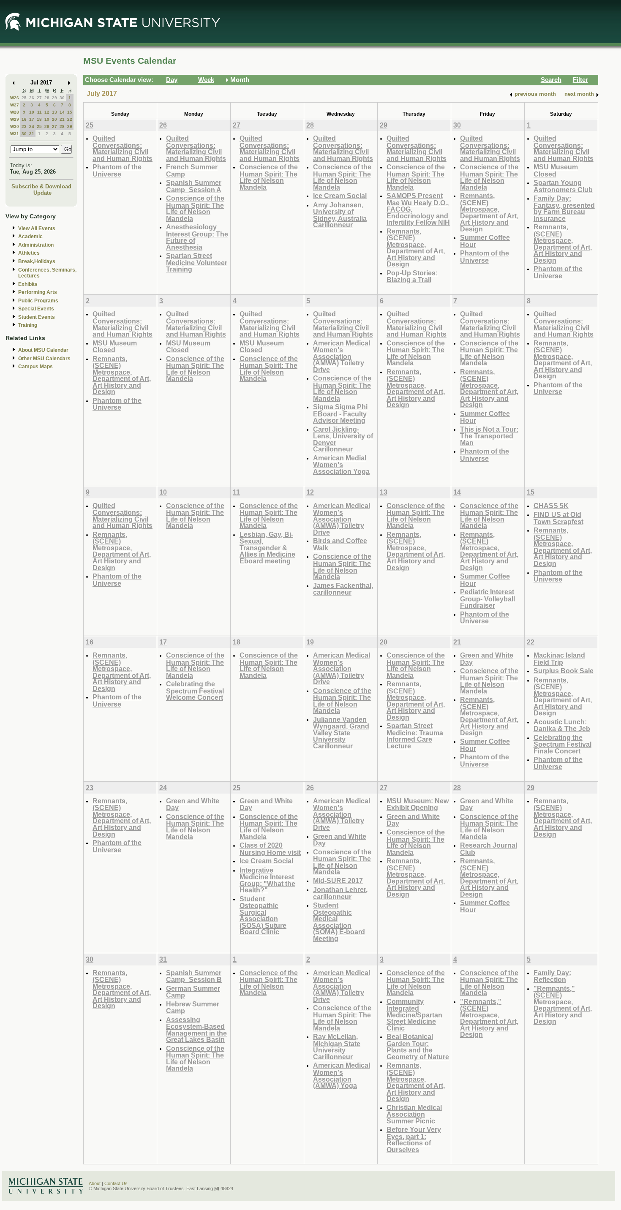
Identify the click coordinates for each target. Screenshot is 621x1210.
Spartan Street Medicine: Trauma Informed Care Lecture (415, 736)
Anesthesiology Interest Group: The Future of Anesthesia (197, 237)
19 (46, 119)
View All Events (36, 228)
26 (31, 97)
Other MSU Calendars (44, 359)
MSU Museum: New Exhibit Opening (418, 804)
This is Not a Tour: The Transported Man (489, 435)
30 (62, 97)
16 (24, 119)
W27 (14, 105)
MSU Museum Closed (556, 170)
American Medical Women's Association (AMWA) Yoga (341, 1075)
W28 (14, 112)
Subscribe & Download (41, 186)
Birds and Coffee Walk (340, 544)
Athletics (29, 253)
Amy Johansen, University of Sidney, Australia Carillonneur (340, 215)
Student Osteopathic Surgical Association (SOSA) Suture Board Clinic (263, 915)
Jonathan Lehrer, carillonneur (340, 893)
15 (69, 112)
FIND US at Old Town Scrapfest (558, 518)
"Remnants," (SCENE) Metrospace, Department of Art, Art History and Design (489, 1018)
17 (31, 119)
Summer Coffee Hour (485, 241)
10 (31, 112)
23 (24, 126)
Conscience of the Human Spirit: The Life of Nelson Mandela (195, 208)
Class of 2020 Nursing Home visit (270, 848)
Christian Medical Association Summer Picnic (414, 1114)
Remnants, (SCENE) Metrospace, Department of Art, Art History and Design (416, 247)
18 (39, 119)
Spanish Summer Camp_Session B (194, 976)
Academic (30, 236)
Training (27, 325)
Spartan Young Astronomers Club (563, 186)
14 (62, 112)
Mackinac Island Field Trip (559, 658)
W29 (14, 119)
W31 (14, 133)
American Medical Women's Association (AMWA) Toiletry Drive (341, 356)
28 (46, 97)
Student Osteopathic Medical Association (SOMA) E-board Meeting (339, 921)
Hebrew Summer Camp (192, 1007)
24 (31, 126)
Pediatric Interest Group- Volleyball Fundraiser (487, 598)
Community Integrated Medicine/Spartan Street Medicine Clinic (414, 1015)
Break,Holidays (36, 261)
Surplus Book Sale (564, 670)
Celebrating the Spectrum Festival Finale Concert (562, 744)
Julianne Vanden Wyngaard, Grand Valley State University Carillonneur (341, 732)
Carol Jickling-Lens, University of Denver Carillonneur (343, 439)
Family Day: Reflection (552, 976)
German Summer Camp (193, 991)
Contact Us (116, 1183)
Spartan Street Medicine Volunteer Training (196, 262)
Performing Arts (37, 292)
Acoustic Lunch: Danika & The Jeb (562, 725)
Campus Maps (35, 367)
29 (54, 97)
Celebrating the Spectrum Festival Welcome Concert (195, 690)
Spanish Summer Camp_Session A (193, 186)
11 (39, 112)
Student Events (36, 317)
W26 (14, 97)
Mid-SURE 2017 (338, 880)
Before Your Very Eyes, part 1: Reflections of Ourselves (414, 1139)
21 (62, 119)
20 (54, 119)
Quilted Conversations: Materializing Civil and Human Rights (123, 148)
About (95, 1183)
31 (31, 133)
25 (24, 97)
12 (46, 112)
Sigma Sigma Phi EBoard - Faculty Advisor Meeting (340, 413)
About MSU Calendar (43, 350)
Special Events (36, 309)
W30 (14, 126)
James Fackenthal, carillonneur (343, 589)
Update (42, 193)
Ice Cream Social (340, 195)
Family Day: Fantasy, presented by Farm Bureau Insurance (564, 208)
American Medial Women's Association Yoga (341, 464)
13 (54, 112)
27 (39, 97)
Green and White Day (486, 658)
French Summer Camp (192, 170)
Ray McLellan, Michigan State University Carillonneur (336, 1046)
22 (69, 119)
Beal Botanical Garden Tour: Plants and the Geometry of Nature (418, 1046)
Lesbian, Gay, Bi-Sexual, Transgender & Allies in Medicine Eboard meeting (267, 547)
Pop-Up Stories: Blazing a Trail (412, 276)
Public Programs (38, 301)
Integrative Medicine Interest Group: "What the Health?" (267, 880)
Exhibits (28, 284)
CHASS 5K (551, 505)
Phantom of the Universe (117, 170)
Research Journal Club (488, 848)
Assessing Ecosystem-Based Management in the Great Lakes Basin (196, 1030)
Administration (36, 245)
